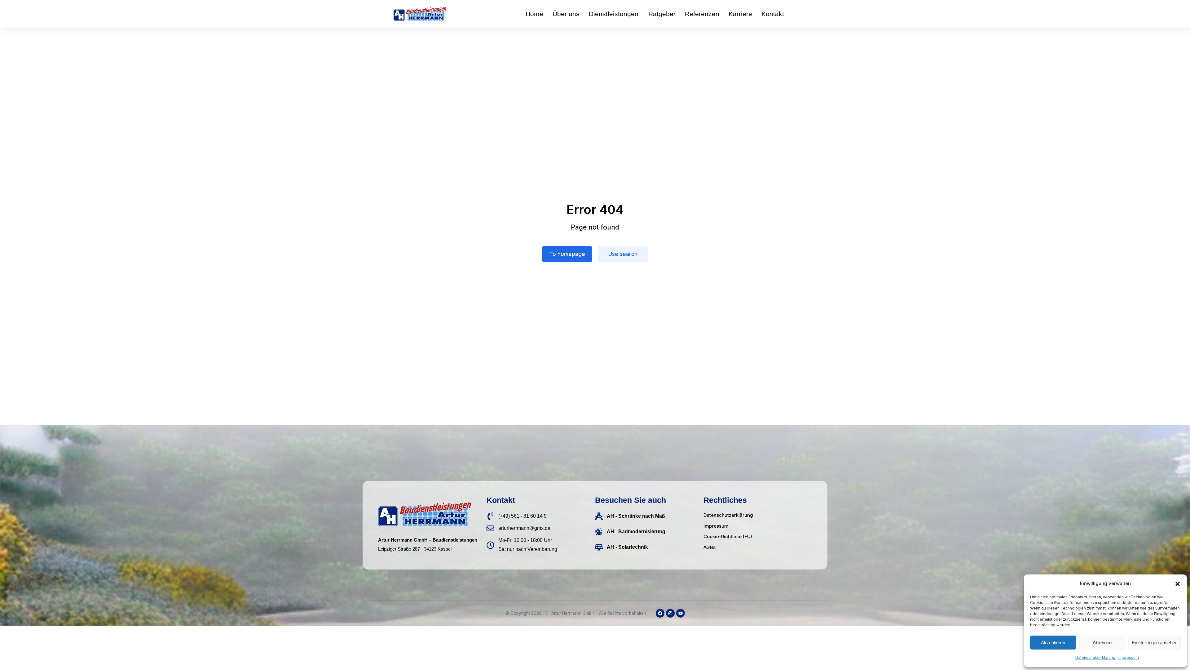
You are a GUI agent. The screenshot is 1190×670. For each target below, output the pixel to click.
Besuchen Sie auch (630, 500)
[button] (1178, 584)
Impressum (1128, 657)
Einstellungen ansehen (1154, 642)
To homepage (567, 254)
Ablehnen (1102, 642)
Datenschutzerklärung (1095, 657)
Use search (622, 254)
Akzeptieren (1053, 642)
